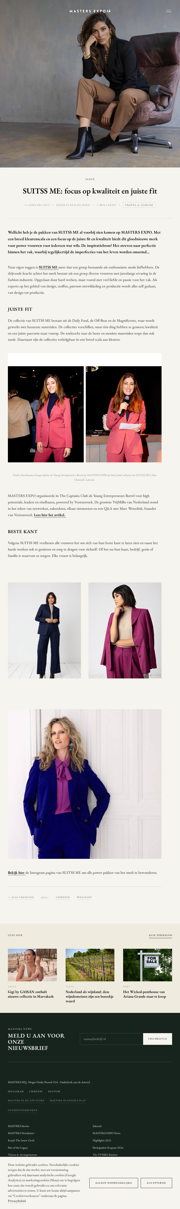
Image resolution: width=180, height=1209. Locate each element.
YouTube (54, 1091)
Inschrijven (157, 1038)
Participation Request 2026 (108, 1147)
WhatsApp (84, 897)
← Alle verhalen (21, 897)
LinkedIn (63, 897)
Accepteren (156, 1182)
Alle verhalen (160, 935)
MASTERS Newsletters (21, 1133)
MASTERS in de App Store (26, 1100)
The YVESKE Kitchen (105, 1155)
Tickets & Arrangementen (22, 1155)
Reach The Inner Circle (21, 1140)
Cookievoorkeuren (23, 1110)
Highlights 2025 (102, 1140)
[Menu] (168, 11)
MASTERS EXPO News (106, 1133)
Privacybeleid (17, 1201)
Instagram (16, 1091)
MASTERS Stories (18, 1126)
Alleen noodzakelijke (113, 1182)
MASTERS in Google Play (68, 1100)
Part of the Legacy (18, 1147)
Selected (97, 1126)
